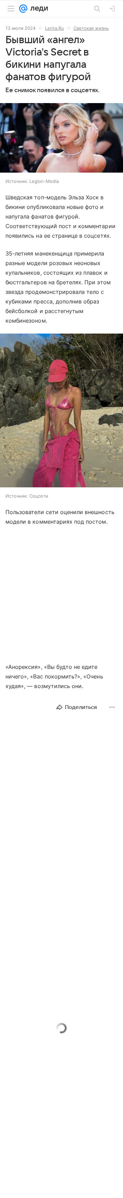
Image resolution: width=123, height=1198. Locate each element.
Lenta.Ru (54, 28)
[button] (61, 138)
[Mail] (23, 8)
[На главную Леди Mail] (37, 8)
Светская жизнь (91, 28)
